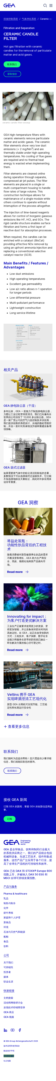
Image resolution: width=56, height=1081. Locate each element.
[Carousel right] (50, 108)
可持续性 (8, 967)
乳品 (6, 898)
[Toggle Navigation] (50, 5)
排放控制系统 (11, 18)
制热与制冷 (10, 903)
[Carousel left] (5, 108)
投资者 (7, 972)
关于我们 (8, 962)
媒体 (6, 976)
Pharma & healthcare (15, 893)
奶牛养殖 (8, 912)
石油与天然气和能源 (14, 931)
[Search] (45, 5)
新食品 (7, 922)
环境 (6, 927)
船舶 (6, 936)
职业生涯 (8, 981)
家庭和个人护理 (12, 917)
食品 (6, 941)
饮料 (6, 946)
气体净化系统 (29, 18)
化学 (6, 907)
